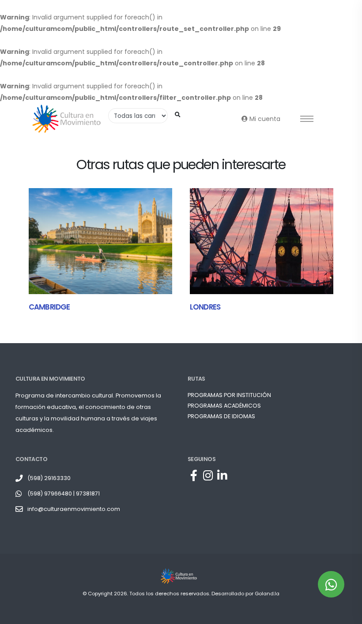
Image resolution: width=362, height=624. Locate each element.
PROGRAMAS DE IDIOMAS (221, 416)
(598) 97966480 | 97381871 (63, 493)
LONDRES (205, 307)
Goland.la (267, 593)
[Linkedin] (222, 476)
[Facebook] (194, 476)
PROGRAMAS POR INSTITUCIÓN (229, 395)
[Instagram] (208, 476)
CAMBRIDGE (49, 307)
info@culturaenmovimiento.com (73, 509)
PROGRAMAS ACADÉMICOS (224, 405)
